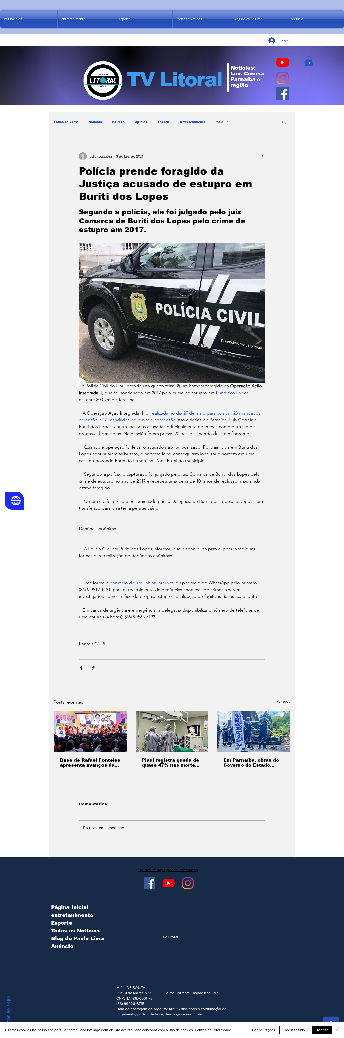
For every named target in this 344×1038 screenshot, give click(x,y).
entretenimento (72, 915)
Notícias (95, 122)
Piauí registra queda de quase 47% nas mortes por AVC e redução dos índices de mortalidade (170, 763)
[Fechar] (338, 1030)
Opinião (141, 122)
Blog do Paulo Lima (76, 938)
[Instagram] (282, 78)
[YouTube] (282, 62)
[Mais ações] (262, 156)
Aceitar (322, 1029)
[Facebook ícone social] (282, 93)
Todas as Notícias (75, 930)
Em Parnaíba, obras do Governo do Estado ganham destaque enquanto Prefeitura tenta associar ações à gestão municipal (251, 763)
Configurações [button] (263, 1029)
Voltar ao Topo (8, 1012)
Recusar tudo (294, 1029)
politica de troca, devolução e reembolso (170, 1014)
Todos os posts (66, 122)
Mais (219, 122)
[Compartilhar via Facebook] (81, 667)
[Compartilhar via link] (93, 667)
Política (118, 122)
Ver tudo (283, 701)
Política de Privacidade (213, 1029)
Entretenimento (192, 122)
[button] (308, 61)
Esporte (163, 122)
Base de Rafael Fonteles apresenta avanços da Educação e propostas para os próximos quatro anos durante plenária (90, 763)
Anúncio (62, 946)
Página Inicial (69, 907)
